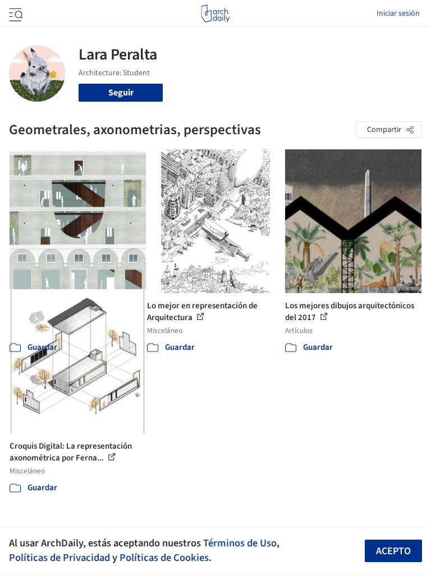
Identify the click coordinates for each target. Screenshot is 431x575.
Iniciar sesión (398, 13)
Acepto (393, 551)
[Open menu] (14, 13)
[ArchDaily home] (215, 13)
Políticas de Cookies (164, 557)
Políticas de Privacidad (59, 557)
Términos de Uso (240, 543)
